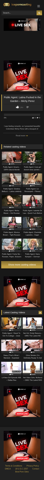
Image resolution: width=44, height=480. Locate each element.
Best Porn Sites (22, 472)
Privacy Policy (33, 466)
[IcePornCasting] (18, 4)
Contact (35, 469)
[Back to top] (36, 472)
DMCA (8, 469)
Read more (21, 136)
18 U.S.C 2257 (21, 469)
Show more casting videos (22, 264)
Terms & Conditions (13, 466)
